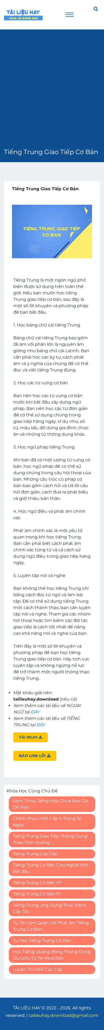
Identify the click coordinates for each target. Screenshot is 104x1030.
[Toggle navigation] (69, 14)
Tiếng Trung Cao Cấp (35, 853)
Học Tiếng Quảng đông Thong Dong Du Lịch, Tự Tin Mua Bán (52, 955)
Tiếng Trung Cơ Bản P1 (37, 893)
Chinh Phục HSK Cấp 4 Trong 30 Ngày (47, 821)
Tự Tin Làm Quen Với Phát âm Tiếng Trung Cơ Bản (51, 926)
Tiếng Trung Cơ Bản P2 (37, 882)
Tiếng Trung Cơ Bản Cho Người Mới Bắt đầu (50, 868)
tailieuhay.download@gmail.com (63, 1015)
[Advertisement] (52, 92)
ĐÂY (35, 711)
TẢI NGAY (29, 737)
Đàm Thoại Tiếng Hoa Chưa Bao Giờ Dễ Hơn (50, 804)
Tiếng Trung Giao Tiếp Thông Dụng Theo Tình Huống (50, 839)
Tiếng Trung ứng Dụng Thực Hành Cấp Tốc (49, 908)
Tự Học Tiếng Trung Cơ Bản (42, 940)
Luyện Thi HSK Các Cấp (37, 969)
